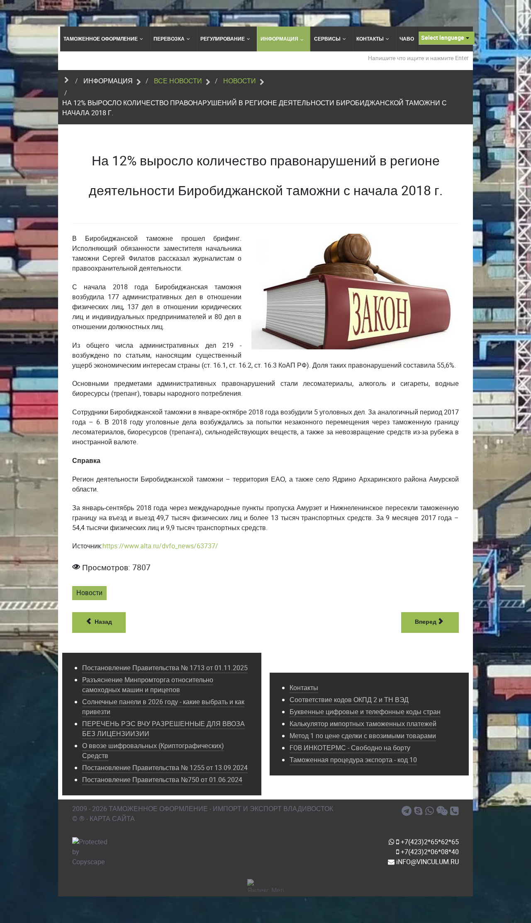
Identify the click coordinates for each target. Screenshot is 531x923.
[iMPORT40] (408, 811)
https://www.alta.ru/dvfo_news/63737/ (160, 546)
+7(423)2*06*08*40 (429, 852)
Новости (89, 593)
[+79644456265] (430, 811)
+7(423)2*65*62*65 (429, 842)
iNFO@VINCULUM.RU (427, 862)
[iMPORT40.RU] (419, 811)
